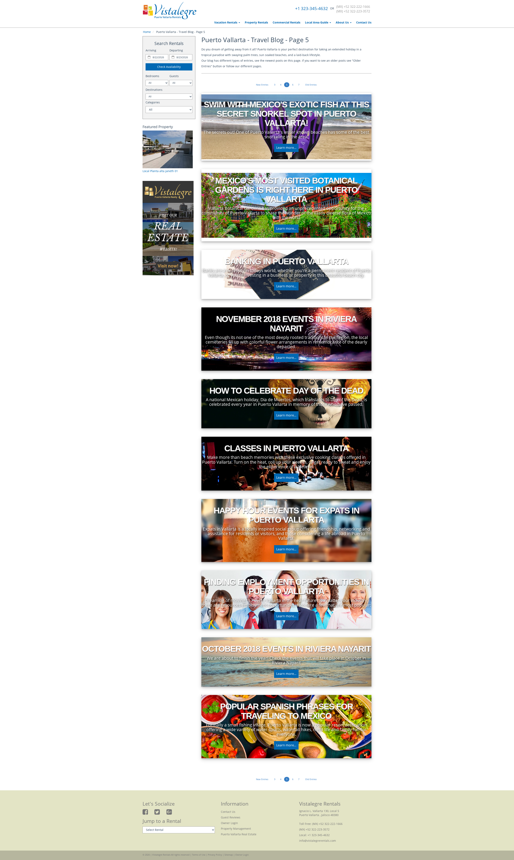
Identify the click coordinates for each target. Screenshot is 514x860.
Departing (176, 50)
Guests (174, 76)
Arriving (151, 50)
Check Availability (169, 67)
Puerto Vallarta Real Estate (238, 834)
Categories (153, 102)
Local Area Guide (317, 22)
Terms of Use (198, 854)
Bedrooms (152, 76)
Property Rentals (256, 22)
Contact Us (363, 22)
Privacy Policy (215, 854)
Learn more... (286, 147)
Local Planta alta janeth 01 (160, 171)
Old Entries (311, 84)
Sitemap (228, 854)
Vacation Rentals (226, 22)
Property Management (236, 828)
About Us (343, 22)
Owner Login (229, 823)
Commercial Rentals (286, 22)
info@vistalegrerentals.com (317, 841)
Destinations (154, 90)
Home (147, 32)
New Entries (262, 84)
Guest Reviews (230, 817)
